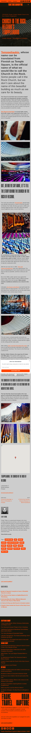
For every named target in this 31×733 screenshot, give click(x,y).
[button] (15, 361)
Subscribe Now (15, 370)
